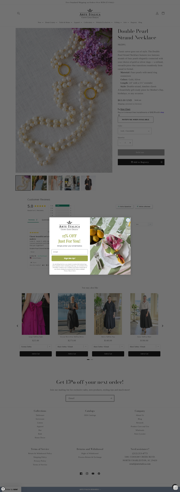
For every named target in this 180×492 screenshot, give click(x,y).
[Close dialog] (128, 220)
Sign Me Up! (69, 258)
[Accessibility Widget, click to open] (3, 489)
